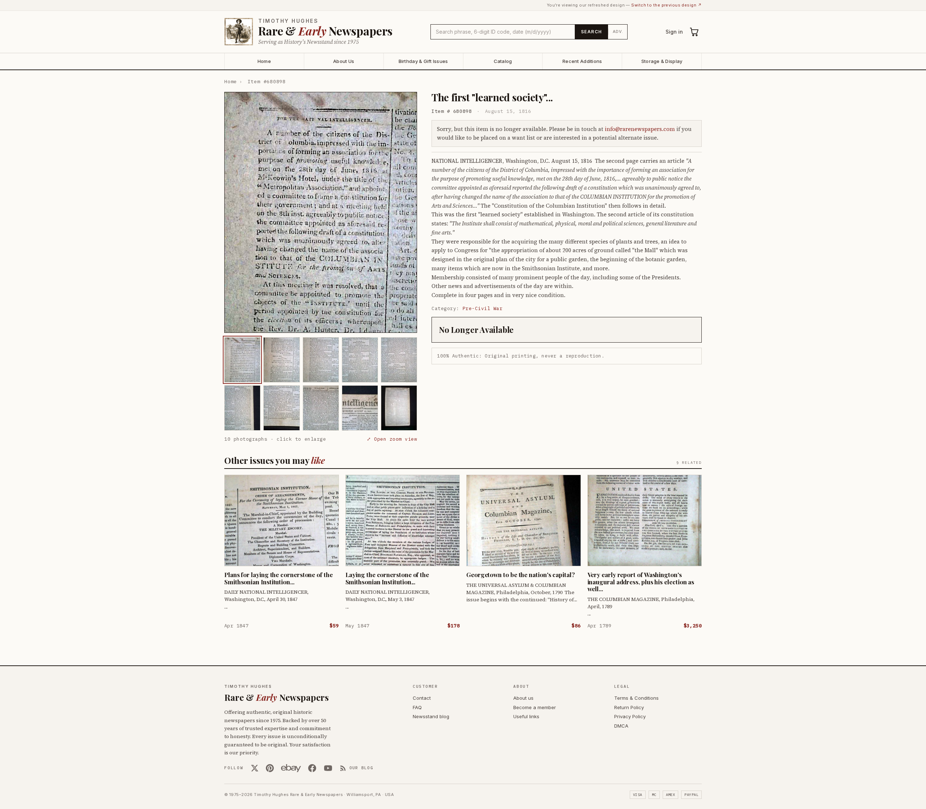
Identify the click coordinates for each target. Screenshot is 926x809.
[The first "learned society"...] (242, 359)
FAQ (417, 707)
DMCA (621, 726)
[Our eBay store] (291, 768)
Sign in (674, 32)
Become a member (534, 707)
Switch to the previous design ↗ (666, 5)
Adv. (618, 31)
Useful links (526, 716)
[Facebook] (312, 768)
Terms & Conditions (636, 698)
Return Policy (629, 707)
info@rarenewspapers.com (640, 129)
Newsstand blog (431, 716)
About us (523, 698)
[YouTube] (328, 768)
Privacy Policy (630, 716)
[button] (320, 212)
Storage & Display (661, 61)
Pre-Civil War (483, 308)
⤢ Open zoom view (392, 439)
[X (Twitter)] (255, 768)
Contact (422, 698)
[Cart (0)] (694, 32)
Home (264, 61)
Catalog (503, 61)
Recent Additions (582, 61)
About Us (343, 61)
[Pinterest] (270, 768)
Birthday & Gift (423, 61)
